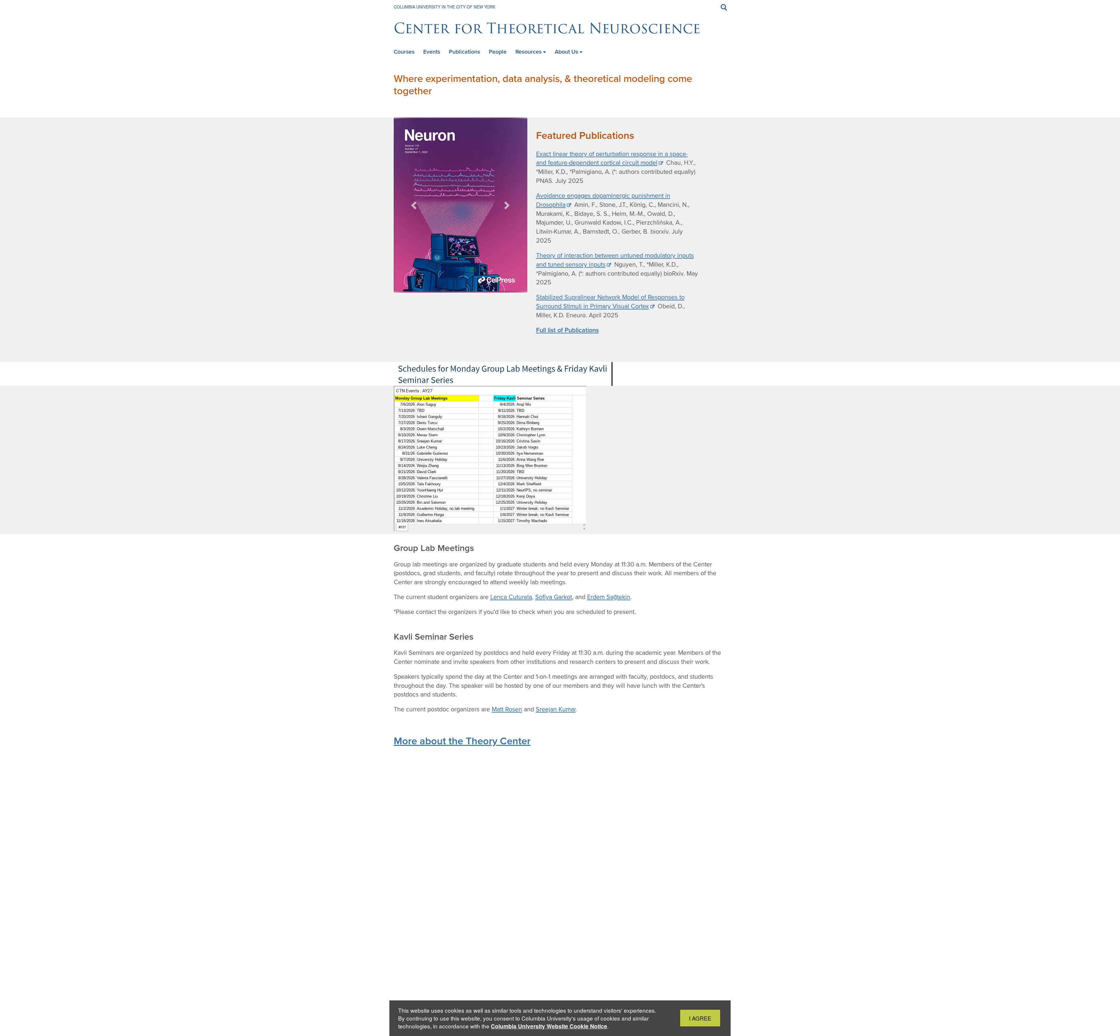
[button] (414, 205)
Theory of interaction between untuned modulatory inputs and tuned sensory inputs (615, 260)
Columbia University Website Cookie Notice (549, 1026)
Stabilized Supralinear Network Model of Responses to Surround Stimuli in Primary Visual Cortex (610, 302)
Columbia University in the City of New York (444, 7)
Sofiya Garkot (553, 597)
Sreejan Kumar (555, 709)
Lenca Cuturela (511, 597)
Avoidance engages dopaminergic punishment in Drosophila (603, 200)
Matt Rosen (507, 709)
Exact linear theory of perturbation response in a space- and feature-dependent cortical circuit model (612, 158)
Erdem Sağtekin (608, 597)
